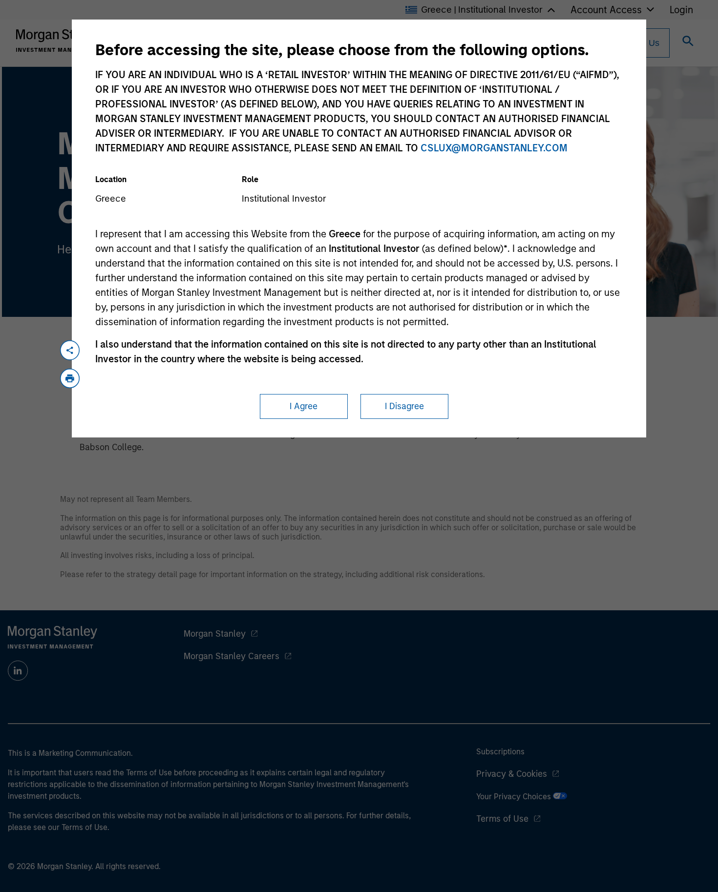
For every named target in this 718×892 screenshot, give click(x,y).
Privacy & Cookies (511, 773)
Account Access (606, 10)
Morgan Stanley (215, 633)
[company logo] (61, 40)
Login (681, 10)
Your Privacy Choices (514, 796)
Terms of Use (502, 818)
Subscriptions (500, 751)
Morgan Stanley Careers (231, 656)
